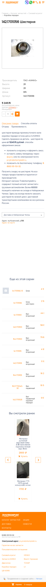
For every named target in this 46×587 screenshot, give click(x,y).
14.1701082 (17, 303)
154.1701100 (17, 339)
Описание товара (10, 123)
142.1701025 (17, 400)
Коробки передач (9, 567)
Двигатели (6, 563)
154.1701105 (17, 375)
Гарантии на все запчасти (12, 545)
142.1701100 (17, 327)
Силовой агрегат (35, 13)
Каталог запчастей (18, 13)
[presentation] (8, 460)
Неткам (39, 579)
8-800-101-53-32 (8, 535)
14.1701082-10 (17, 291)
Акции (26, 520)
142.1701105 (17, 363)
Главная (5, 13)
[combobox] (23, 214)
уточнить (12, 107)
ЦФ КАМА (6, 571)
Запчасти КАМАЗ (9, 559)
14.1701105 (17, 351)
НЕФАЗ (27, 555)
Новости (27, 524)
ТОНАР (27, 563)
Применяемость (18, 127)
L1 (24, 567)
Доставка (6, 524)
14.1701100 (18, 315)
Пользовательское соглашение (14, 550)
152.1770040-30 (17, 387)
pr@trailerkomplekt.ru (16, 160)
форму (10, 157)
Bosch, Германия (31, 559)
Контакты (6, 528)
